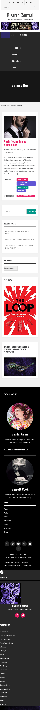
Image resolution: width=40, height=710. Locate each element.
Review (2, 674)
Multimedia (16, 61)
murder (21, 190)
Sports (2, 677)
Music (2, 655)
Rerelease (3, 670)
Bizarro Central (20, 15)
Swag (14, 67)
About (14, 35)
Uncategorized (5, 689)
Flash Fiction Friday (25, 196)
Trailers (2, 681)
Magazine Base (15, 565)
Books (14, 41)
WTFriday (3, 704)
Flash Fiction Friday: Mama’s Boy (15, 143)
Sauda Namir (8, 152)
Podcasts (3, 662)
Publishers (16, 48)
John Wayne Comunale (22, 183)
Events (14, 54)
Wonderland (4, 697)
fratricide (22, 179)
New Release (4, 658)
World (2, 700)
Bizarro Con (4, 632)
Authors (23, 35)
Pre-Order (3, 666)
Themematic (27, 565)
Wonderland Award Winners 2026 (19, 240)
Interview (3, 647)
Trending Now (5, 685)
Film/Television (5, 639)
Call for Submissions (7, 636)
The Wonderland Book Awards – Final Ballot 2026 (19, 247)
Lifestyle (3, 651)
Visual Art (3, 693)
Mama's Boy (22, 187)
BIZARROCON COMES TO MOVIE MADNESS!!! (17, 232)
